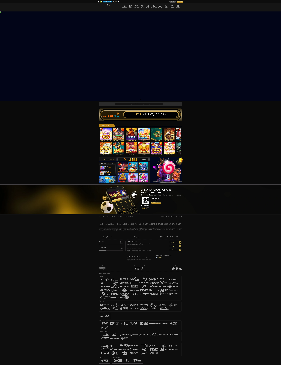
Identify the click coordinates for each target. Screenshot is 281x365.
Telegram (172, 242)
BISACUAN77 (102, 216)
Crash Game (154, 7)
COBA (123, 165)
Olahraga (148, 7)
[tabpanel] (140, 56)
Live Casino (136, 7)
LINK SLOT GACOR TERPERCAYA (125, 216)
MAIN (107, 133)
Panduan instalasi (156, 202)
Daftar (180, 1)
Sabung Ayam (172, 8)
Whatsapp (172, 246)
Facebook (172, 249)
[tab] (123, 159)
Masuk (172, 1)
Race (142, 7)
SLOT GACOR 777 (111, 216)
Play (116, 116)
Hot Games (124, 7)
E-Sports (166, 7)
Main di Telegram (108, 1)
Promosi (178, 7)
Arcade (160, 7)
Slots (130, 7)
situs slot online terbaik (125, 230)
